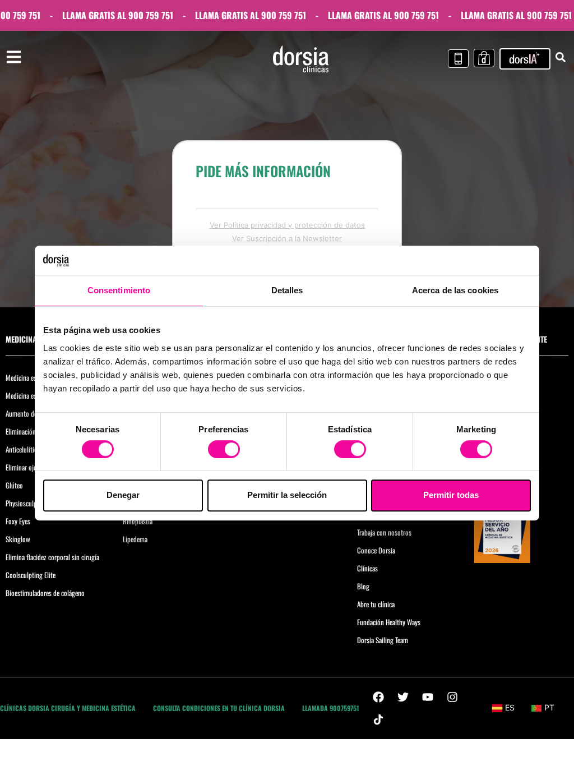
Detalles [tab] (287, 291)
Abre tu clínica (376, 604)
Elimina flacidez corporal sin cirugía (52, 556)
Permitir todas (451, 495)
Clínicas (367, 568)
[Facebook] (378, 697)
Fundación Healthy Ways (388, 621)
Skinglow (18, 538)
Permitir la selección (287, 495)
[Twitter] (403, 697)
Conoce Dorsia (376, 550)
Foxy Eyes (18, 521)
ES (510, 707)
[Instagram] (452, 697)
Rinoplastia (137, 521)
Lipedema (135, 538)
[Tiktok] (378, 719)
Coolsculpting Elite (30, 574)
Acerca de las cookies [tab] (455, 291)
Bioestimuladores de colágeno (45, 592)
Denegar (123, 495)
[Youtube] (427, 697)
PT (549, 707)
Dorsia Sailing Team (382, 639)
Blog (363, 586)
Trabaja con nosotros (384, 532)
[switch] (224, 449)
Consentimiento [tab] (118, 291)
